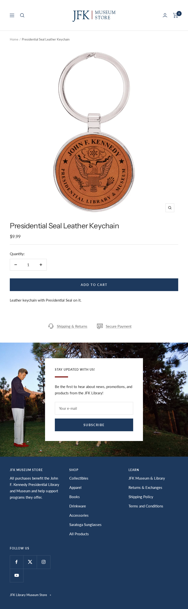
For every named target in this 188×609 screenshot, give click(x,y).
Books (74, 496)
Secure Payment (118, 326)
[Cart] (175, 15)
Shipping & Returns (72, 326)
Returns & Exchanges (145, 487)
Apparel (75, 487)
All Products (79, 534)
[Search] (22, 15)
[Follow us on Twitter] (30, 562)
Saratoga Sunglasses (85, 524)
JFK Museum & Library (147, 478)
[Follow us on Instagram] (43, 562)
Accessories (79, 515)
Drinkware (77, 506)
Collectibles (78, 478)
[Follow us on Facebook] (16, 562)
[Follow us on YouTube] (16, 575)
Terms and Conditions (146, 506)
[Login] (165, 15)
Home (14, 39)
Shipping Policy (141, 496)
